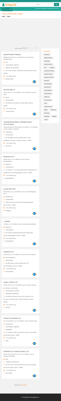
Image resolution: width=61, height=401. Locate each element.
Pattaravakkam (9, 271)
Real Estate (46, 113)
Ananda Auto (8, 252)
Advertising (46, 54)
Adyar (6, 340)
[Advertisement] (30, 35)
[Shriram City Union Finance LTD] (34, 376)
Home (37, 8)
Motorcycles (53, 109)
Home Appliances (48, 90)
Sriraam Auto (8, 157)
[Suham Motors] (34, 213)
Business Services (48, 64)
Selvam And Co (9, 90)
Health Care (46, 96)
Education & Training (48, 77)
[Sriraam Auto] (34, 181)
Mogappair (8, 210)
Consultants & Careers (49, 70)
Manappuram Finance (12, 54)
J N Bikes (6, 221)
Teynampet (8, 146)
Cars (45, 67)
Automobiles (47, 61)
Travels (46, 119)
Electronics (46, 80)
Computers (51, 67)
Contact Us (56, 8)
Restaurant (46, 116)
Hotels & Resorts (47, 93)
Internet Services (47, 100)
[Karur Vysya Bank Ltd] (34, 343)
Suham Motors (9, 189)
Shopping (54, 116)
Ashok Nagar (8, 373)
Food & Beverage (47, 83)
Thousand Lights (9, 111)
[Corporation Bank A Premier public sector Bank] (34, 148)
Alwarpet (7, 307)
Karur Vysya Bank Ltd (12, 318)
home (3, 16)
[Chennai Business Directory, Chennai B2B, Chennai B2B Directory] (9, 5)
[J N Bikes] (34, 244)
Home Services (47, 87)
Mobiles (46, 109)
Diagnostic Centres (48, 74)
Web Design (50, 8)
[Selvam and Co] (34, 114)
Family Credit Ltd (10, 282)
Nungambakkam (9, 178)
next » (24, 385)
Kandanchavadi (9, 79)
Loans (8, 16)
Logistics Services (48, 106)
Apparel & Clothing (48, 57)
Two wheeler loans (11, 76)
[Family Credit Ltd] (34, 310)
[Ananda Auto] (34, 274)
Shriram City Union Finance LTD (16, 351)
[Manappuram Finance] (34, 81)
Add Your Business (43, 8)
